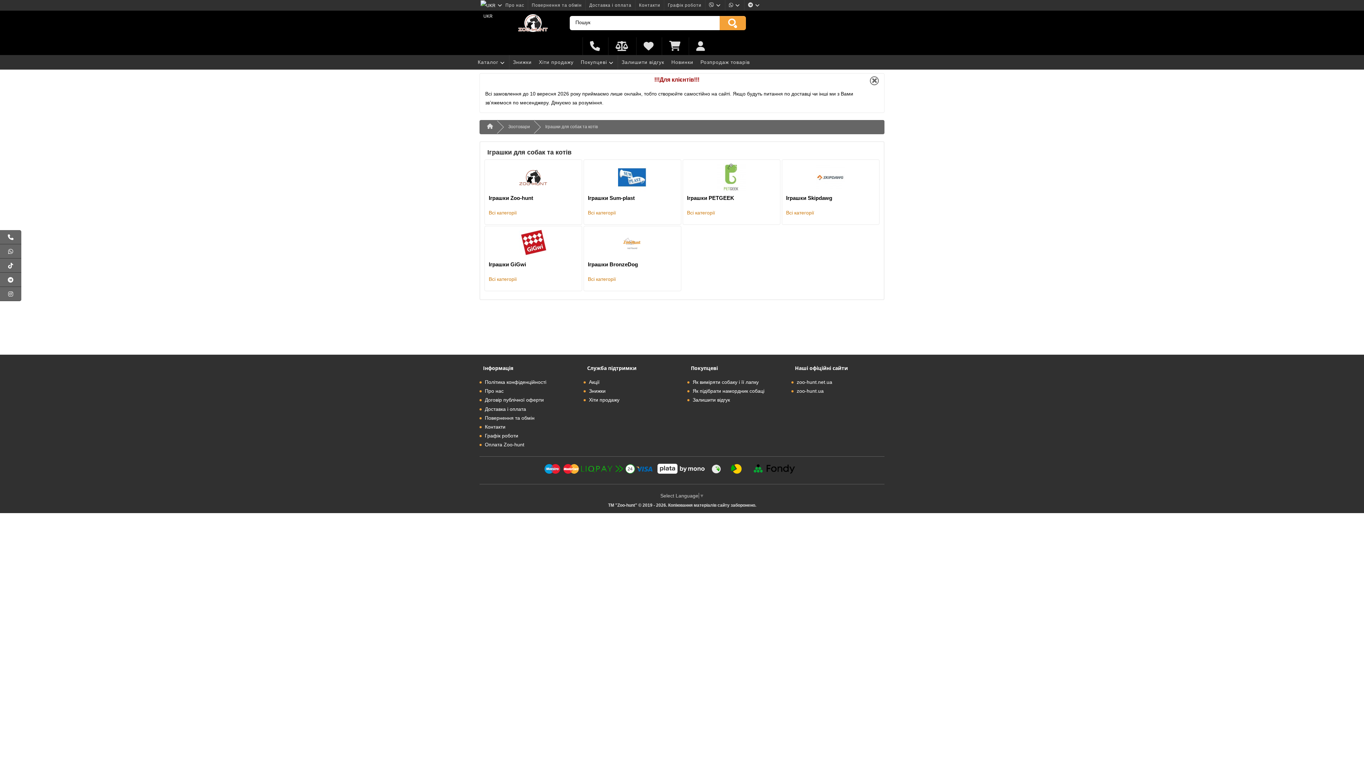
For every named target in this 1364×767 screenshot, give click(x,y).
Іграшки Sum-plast (611, 198)
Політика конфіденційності (515, 382)
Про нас (514, 5)
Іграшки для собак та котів (571, 126)
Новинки (682, 62)
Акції (594, 382)
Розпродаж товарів (725, 62)
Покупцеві (594, 62)
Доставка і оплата (610, 5)
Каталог (488, 62)
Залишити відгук (643, 62)
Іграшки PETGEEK (710, 198)
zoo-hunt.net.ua (814, 382)
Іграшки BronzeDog (613, 264)
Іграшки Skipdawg (809, 198)
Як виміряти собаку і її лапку (726, 382)
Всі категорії (503, 213)
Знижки (522, 62)
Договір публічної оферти (514, 400)
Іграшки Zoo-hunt (511, 198)
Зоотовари (519, 126)
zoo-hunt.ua (810, 391)
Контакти (649, 5)
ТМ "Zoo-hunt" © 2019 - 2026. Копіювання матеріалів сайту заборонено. (682, 505)
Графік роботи (685, 5)
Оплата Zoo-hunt (504, 444)
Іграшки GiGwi (507, 264)
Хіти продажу (556, 62)
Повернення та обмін (557, 5)
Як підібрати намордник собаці (728, 391)
